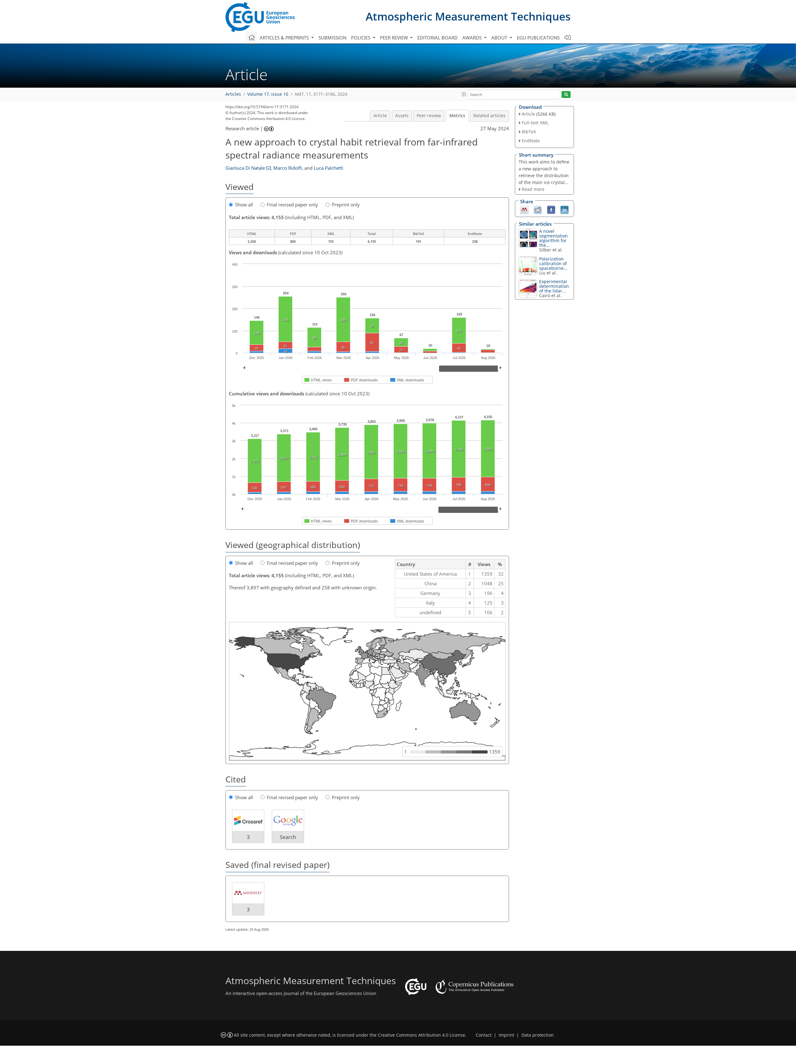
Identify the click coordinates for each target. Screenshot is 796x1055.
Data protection (537, 1035)
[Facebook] (551, 209)
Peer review (429, 115)
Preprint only (346, 204)
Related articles (489, 115)
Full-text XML (535, 123)
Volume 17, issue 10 (267, 94)
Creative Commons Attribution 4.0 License (421, 1035)
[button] (464, 94)
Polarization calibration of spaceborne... (553, 263)
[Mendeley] (524, 209)
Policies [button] (361, 38)
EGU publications (538, 38)
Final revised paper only (292, 204)
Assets (402, 115)
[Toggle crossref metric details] (248, 820)
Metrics (457, 115)
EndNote (531, 141)
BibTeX (529, 132)
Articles (233, 94)
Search (288, 837)
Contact (484, 1035)
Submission (332, 38)
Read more (533, 189)
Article (380, 115)
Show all (244, 204)
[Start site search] (566, 94)
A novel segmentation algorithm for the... (553, 238)
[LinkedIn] (564, 209)
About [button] (499, 38)
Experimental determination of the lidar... (554, 286)
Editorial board (437, 38)
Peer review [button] (394, 38)
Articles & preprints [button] (285, 38)
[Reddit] (538, 209)
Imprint (506, 1035)
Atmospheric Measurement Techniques (468, 16)
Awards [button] (472, 38)
